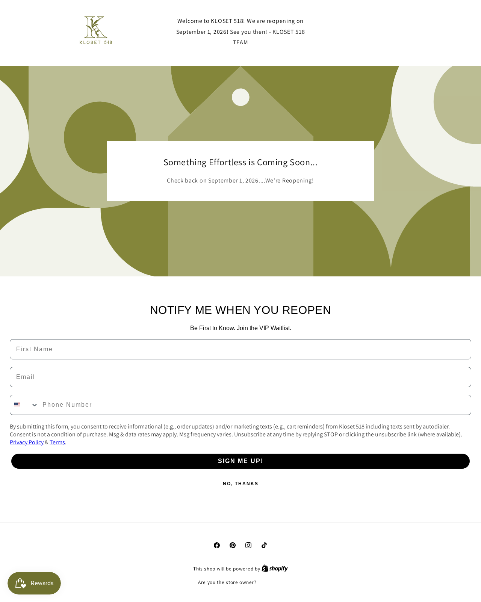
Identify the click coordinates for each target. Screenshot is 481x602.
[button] (378, 31)
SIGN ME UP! (240, 461)
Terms (57, 442)
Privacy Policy (27, 442)
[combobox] (24, 405)
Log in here (270, 582)
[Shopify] (275, 569)
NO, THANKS (241, 483)
